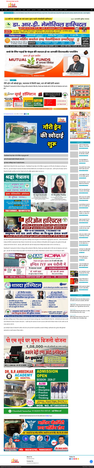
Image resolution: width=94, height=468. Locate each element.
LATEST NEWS (80, 142)
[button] (2, 10)
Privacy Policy (91, 466)
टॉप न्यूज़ (19, 9)
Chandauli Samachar (9, 113)
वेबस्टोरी (56, 9)
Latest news (12, 9)
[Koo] (78, 459)
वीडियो (52, 9)
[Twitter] (72, 459)
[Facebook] (70, 459)
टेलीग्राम (47, 415)
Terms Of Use (84, 466)
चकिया (44, 9)
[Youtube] (76, 459)
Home (6, 80)
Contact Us (30, 461)
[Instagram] (74, 459)
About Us (29, 457)
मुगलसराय (34, 9)
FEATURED (80, 295)
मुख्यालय (28, 9)
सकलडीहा (39, 9)
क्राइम (24, 9)
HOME (5, 9)
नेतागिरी (65, 9)
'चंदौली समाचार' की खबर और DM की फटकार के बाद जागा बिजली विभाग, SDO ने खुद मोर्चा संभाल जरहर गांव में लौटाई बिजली (80, 306)
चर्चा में (61, 9)
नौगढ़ (48, 9)
